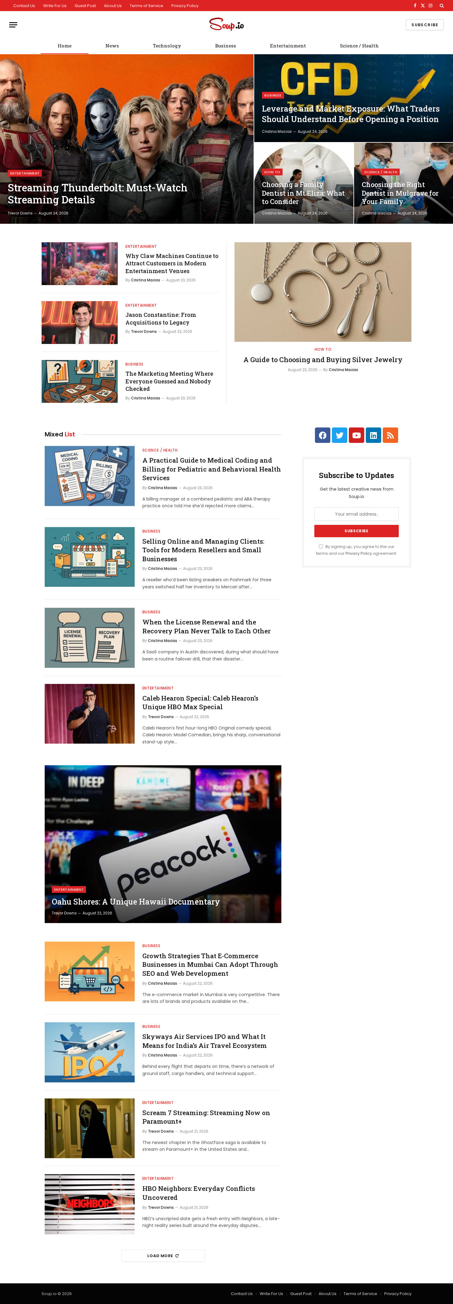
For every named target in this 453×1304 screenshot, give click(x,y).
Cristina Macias (277, 131)
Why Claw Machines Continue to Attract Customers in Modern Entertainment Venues (171, 263)
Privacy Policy (184, 6)
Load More (160, 1256)
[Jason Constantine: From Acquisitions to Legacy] (80, 322)
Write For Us (55, 6)
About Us (113, 6)
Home (64, 46)
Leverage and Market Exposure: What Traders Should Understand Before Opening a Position (351, 114)
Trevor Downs (20, 213)
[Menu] (13, 25)
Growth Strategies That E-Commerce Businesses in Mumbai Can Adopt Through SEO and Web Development (210, 964)
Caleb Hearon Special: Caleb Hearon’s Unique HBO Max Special (200, 702)
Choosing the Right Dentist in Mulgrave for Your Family (400, 193)
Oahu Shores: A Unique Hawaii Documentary (136, 902)
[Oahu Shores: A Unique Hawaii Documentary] (163, 844)
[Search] (441, 5)
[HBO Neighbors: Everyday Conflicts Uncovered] (90, 1204)
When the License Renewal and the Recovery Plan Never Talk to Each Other (206, 626)
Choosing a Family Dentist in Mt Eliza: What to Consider (303, 193)
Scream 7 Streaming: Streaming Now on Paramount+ (206, 1117)
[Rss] (390, 435)
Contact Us (24, 6)
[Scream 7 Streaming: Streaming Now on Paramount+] (90, 1128)
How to (272, 172)
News (112, 46)
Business (225, 46)
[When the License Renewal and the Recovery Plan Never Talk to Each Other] (90, 638)
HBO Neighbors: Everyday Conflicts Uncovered (198, 1193)
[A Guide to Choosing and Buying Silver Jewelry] (323, 292)
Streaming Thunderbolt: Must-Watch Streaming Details (98, 194)
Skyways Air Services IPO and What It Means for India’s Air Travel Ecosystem (204, 1041)
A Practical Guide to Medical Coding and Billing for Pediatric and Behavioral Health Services (211, 469)
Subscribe (424, 25)
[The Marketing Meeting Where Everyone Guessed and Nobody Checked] (80, 381)
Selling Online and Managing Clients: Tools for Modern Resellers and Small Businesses (203, 550)
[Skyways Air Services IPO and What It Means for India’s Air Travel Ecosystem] (90, 1052)
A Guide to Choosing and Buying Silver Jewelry (322, 359)
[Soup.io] (226, 25)
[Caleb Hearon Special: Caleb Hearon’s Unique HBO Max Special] (90, 714)
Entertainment (288, 46)
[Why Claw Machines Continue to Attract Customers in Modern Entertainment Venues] (80, 263)
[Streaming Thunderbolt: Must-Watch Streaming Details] (127, 139)
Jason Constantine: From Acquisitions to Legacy (160, 318)
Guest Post (85, 6)
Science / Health (359, 46)
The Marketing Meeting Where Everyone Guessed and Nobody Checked (169, 381)
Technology (167, 46)
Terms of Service (146, 6)
